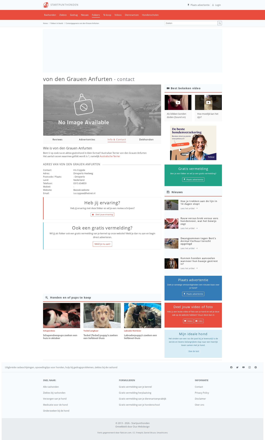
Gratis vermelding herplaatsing (135, 392)
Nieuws (85, 14)
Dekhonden (146, 139)
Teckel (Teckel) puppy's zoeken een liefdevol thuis (101, 337)
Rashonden (50, 14)
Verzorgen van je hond (55, 398)
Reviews (58, 139)
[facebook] (231, 367)
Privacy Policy (202, 392)
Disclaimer (200, 398)
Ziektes (63, 14)
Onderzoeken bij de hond (56, 410)
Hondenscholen (150, 14)
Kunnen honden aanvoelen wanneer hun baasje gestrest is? (199, 261)
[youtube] (243, 367)
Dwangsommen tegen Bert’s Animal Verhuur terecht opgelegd (198, 241)
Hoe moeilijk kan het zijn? (207, 115)
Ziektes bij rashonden (54, 392)
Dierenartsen (132, 14)
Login (218, 4)
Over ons (199, 404)
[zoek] (220, 23)
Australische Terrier (110, 156)
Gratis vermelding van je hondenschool (139, 404)
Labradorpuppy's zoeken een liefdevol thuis (140, 337)
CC (133, 432)
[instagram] (249, 367)
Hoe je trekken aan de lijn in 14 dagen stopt (199, 202)
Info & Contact (117, 139)
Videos (118, 14)
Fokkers (96, 14)
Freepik (139, 432)
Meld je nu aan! (102, 243)
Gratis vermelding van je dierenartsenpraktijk (142, 398)
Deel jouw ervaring (104, 214)
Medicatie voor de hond (55, 404)
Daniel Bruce (150, 432)
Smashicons (162, 432)
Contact (199, 386)
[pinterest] (256, 367)
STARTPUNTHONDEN (64, 4)
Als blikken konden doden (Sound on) (176, 115)
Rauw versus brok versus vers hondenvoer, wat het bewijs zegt (199, 221)
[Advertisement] (132, 50)
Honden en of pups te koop (70, 297)
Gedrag (74, 14)
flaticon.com (125, 432)
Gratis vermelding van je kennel (135, 386)
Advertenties (87, 139)
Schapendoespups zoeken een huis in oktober (60, 337)
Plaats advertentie (200, 4)
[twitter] (237, 367)
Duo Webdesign (141, 426)
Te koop (107, 14)
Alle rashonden (51, 386)
